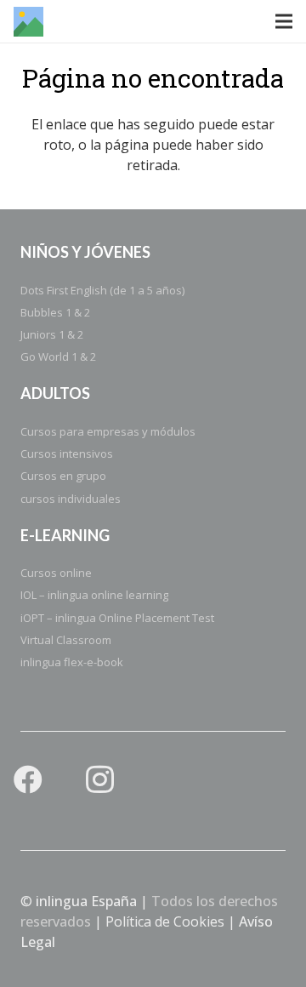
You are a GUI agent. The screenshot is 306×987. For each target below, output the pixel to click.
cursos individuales (70, 498)
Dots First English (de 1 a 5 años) (102, 290)
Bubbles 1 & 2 (55, 312)
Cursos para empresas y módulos (108, 431)
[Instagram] (100, 780)
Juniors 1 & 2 (51, 334)
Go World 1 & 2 (58, 356)
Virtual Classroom (65, 640)
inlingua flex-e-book (71, 662)
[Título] (28, 22)
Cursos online (56, 572)
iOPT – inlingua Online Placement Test (117, 617)
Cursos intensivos (66, 453)
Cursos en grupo (63, 475)
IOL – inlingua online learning (94, 594)
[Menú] (283, 21)
